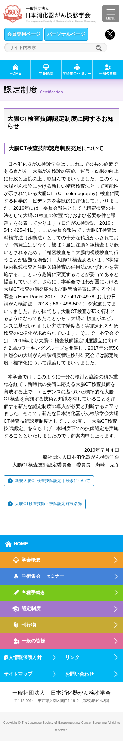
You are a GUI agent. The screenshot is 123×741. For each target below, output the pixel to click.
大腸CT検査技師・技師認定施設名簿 (48, 503)
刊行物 (29, 624)
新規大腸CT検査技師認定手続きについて (52, 480)
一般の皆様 (33, 641)
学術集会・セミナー (43, 576)
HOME (21, 543)
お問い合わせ (79, 674)
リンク (72, 657)
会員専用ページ (24, 34)
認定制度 (31, 608)
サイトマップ (18, 674)
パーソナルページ (66, 34)
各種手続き (33, 592)
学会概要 (31, 559)
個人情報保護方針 (23, 657)
